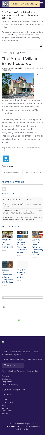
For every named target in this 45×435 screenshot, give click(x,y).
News (4, 68)
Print (22, 53)
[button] (41, 4)
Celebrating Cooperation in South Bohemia (14, 172)
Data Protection (14, 365)
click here (12, 35)
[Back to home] (21, 4)
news (10, 166)
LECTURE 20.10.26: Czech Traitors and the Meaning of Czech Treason (37, 247)
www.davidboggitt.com (15, 426)
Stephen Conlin (15, 68)
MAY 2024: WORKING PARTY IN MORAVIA (34, 172)
